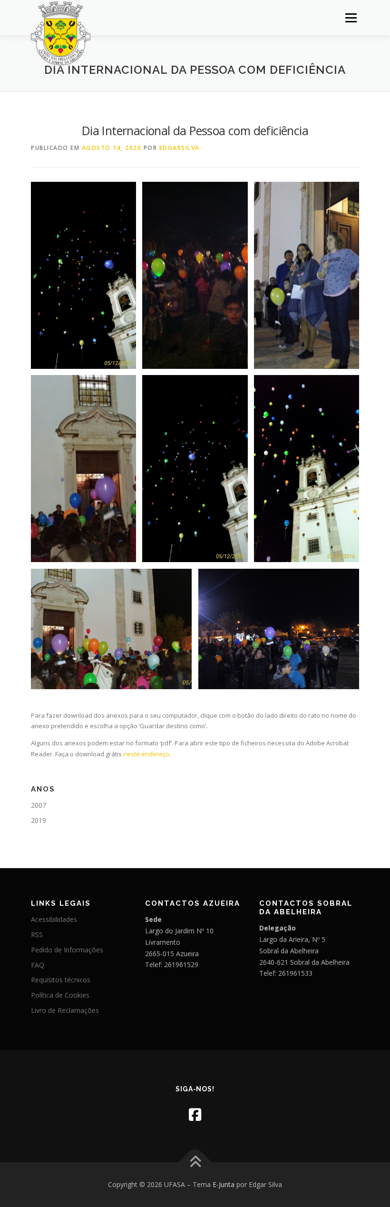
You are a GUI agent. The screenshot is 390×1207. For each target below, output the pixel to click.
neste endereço (146, 754)
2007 (38, 805)
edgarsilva (179, 148)
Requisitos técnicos (60, 979)
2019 (38, 820)
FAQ (37, 965)
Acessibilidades (54, 919)
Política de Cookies (60, 994)
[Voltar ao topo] (195, 1162)
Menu (350, 17)
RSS (37, 934)
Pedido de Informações (67, 949)
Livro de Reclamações (65, 1010)
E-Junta (223, 1184)
